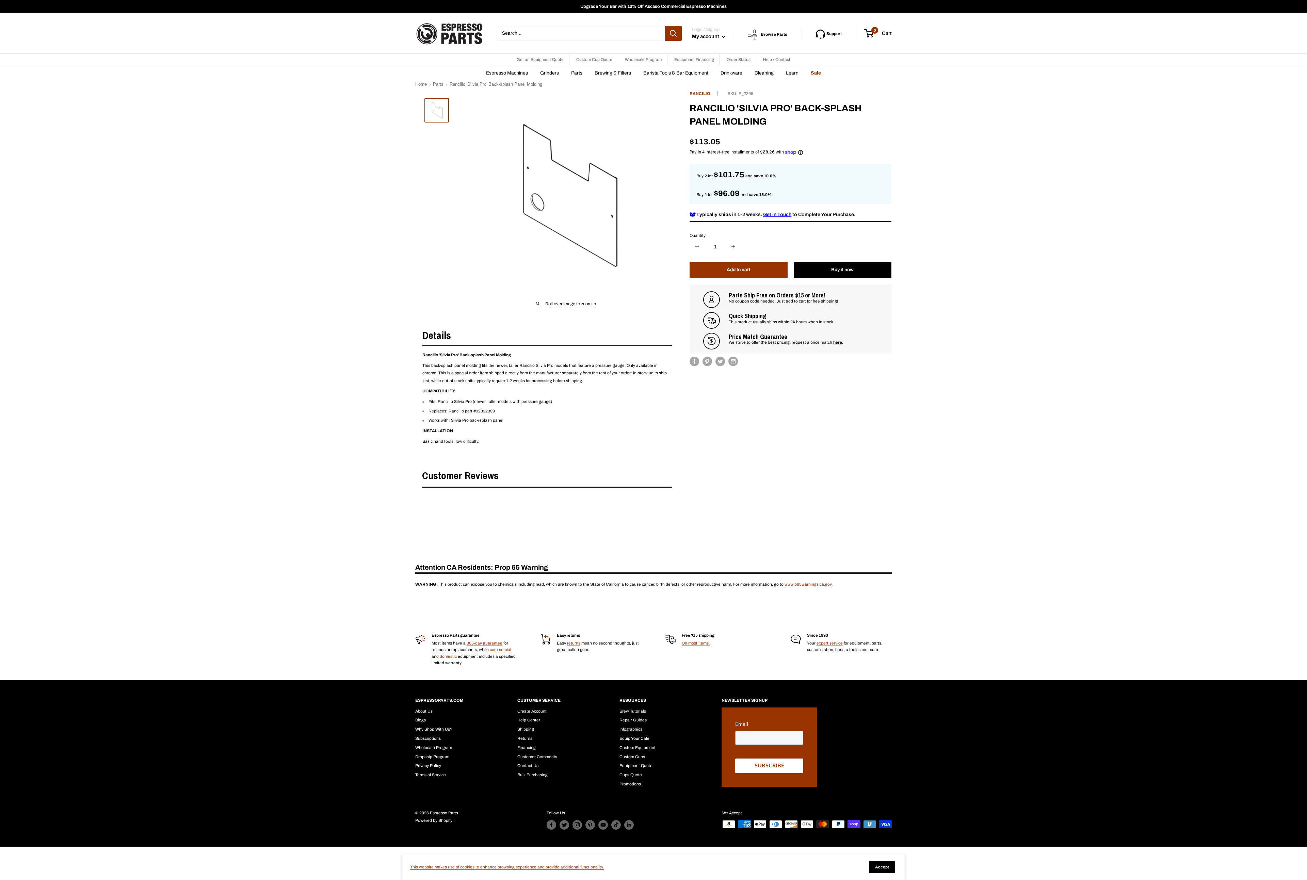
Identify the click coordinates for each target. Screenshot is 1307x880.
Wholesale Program (643, 59)
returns (573, 643)
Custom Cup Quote (594, 59)
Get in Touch (777, 214)
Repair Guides (633, 720)
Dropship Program (432, 756)
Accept (882, 867)
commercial (500, 649)
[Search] (673, 33)
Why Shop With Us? (433, 729)
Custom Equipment (637, 747)
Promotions (630, 784)
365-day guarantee (484, 643)
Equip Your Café (634, 738)
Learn (792, 73)
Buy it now (842, 269)
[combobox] (581, 33)
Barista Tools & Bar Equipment (675, 73)
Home (421, 84)
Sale (816, 73)
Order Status (739, 59)
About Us (424, 711)
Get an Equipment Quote (540, 59)
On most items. (696, 643)
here (837, 342)
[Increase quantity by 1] (733, 247)
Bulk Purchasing (532, 774)
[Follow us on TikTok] (616, 825)
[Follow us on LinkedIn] (629, 825)
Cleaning (764, 73)
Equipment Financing (694, 59)
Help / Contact (776, 59)
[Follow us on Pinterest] (590, 825)
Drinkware (731, 73)
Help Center (528, 720)
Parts (576, 73)
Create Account (532, 711)
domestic (448, 656)
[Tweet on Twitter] (720, 361)
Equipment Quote (635, 765)
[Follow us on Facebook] (551, 825)
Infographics (630, 729)
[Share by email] (733, 361)
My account (706, 36)
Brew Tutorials (632, 711)
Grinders (549, 73)
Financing (526, 747)
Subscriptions (428, 738)
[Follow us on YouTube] (603, 825)
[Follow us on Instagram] (577, 825)
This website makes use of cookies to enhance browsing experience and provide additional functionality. (507, 867)
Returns (524, 738)
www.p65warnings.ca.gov (808, 584)
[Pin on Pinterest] (707, 361)
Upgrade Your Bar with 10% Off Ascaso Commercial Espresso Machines (653, 6)
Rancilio (700, 93)
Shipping (525, 729)
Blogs (420, 720)
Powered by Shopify (433, 820)
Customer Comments (537, 756)
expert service (830, 643)
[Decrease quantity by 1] (697, 247)
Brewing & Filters (613, 73)
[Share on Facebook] (694, 361)
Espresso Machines (507, 73)
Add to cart (738, 269)
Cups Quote (630, 774)
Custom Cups (632, 756)
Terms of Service (430, 774)
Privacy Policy (428, 765)
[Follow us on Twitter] (564, 825)
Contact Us (527, 765)
